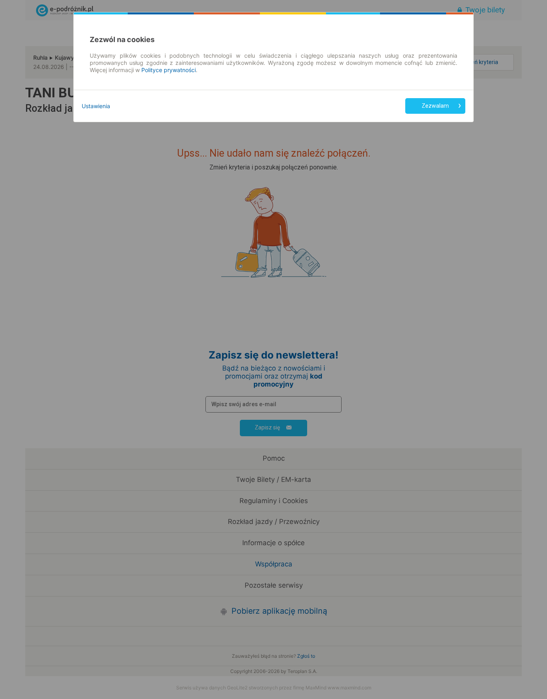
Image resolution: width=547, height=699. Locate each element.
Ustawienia (96, 106)
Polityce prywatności (168, 69)
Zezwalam (435, 106)
